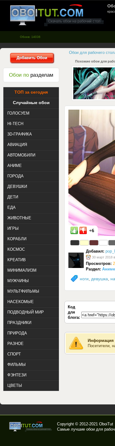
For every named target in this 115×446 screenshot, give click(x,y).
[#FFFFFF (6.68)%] (103, 242)
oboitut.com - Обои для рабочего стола (57, 14)
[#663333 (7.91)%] (93, 242)
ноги (84, 278)
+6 (91, 230)
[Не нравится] (83, 230)
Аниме (108, 269)
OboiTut (106, 424)
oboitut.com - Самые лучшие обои (30, 426)
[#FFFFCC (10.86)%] (84, 242)
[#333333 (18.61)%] (74, 242)
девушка (99, 278)
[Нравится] (74, 230)
